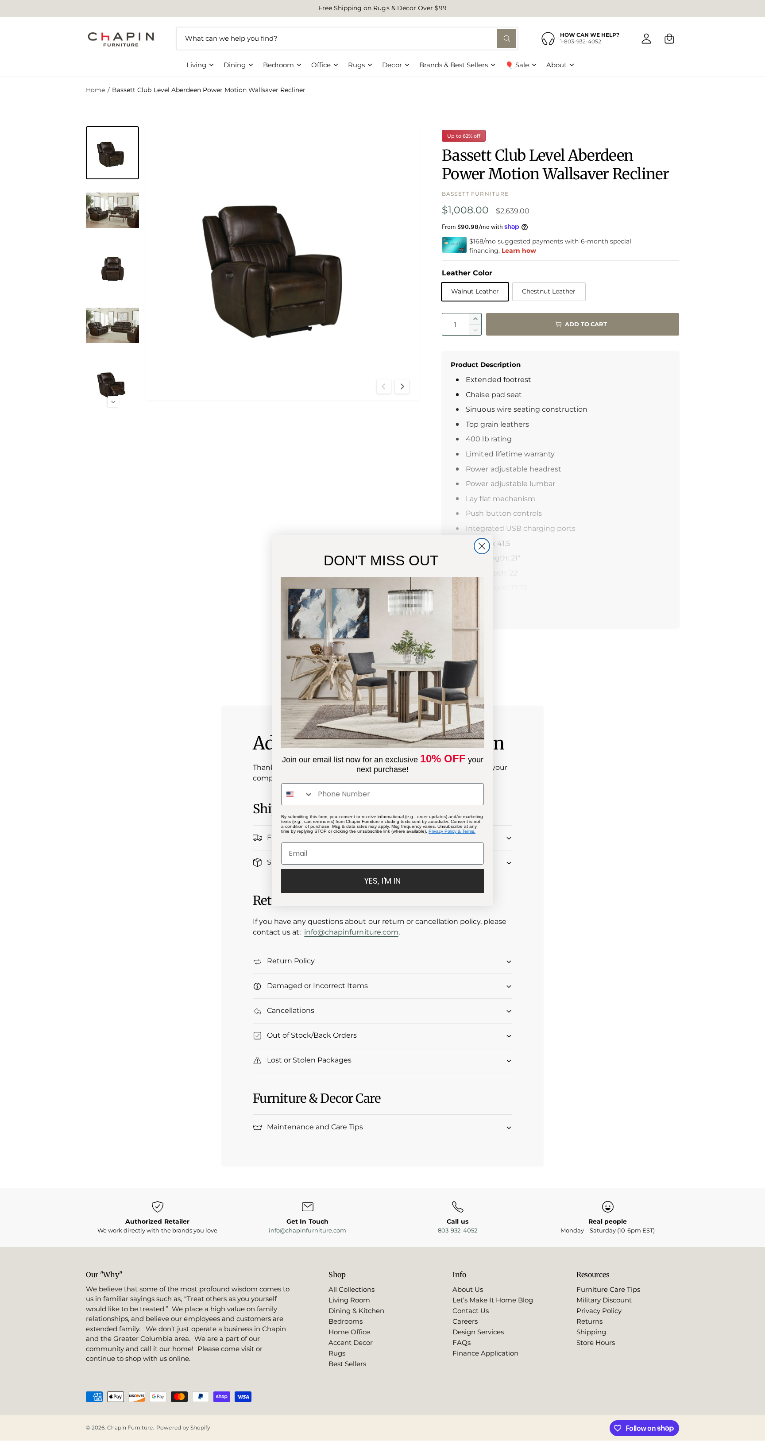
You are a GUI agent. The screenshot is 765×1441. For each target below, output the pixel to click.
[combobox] (297, 794)
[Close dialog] (482, 546)
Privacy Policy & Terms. (452, 831)
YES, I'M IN (382, 880)
